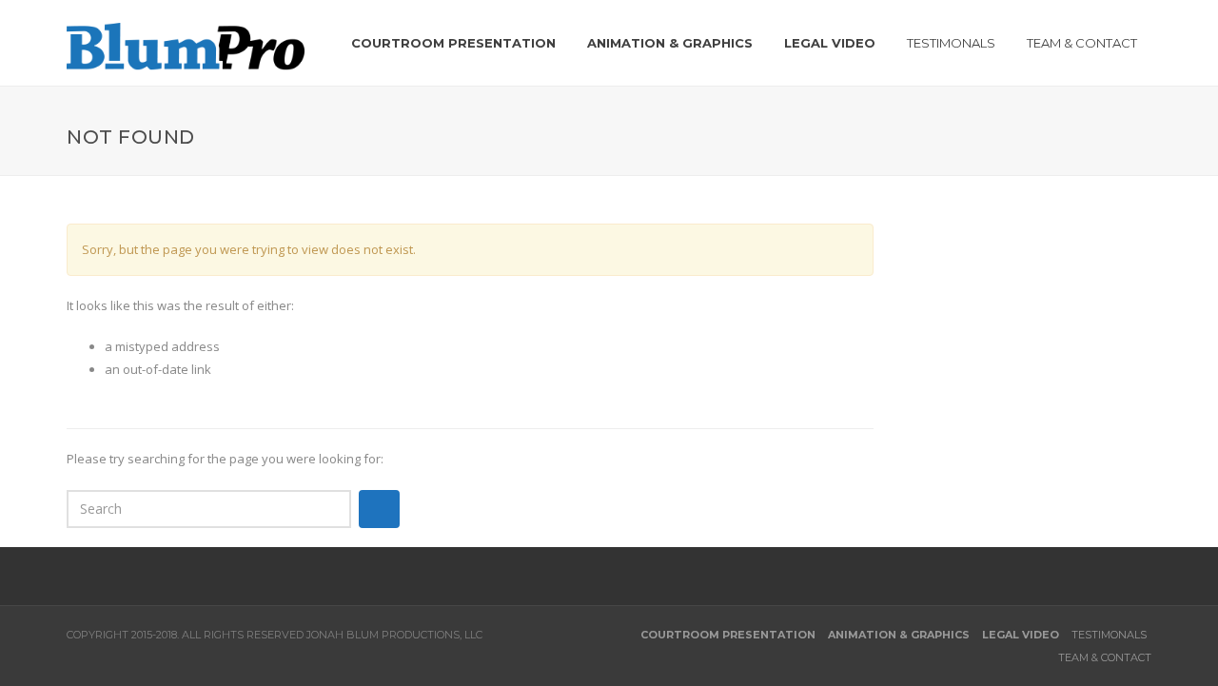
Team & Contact (1104, 657)
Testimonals (1109, 634)
